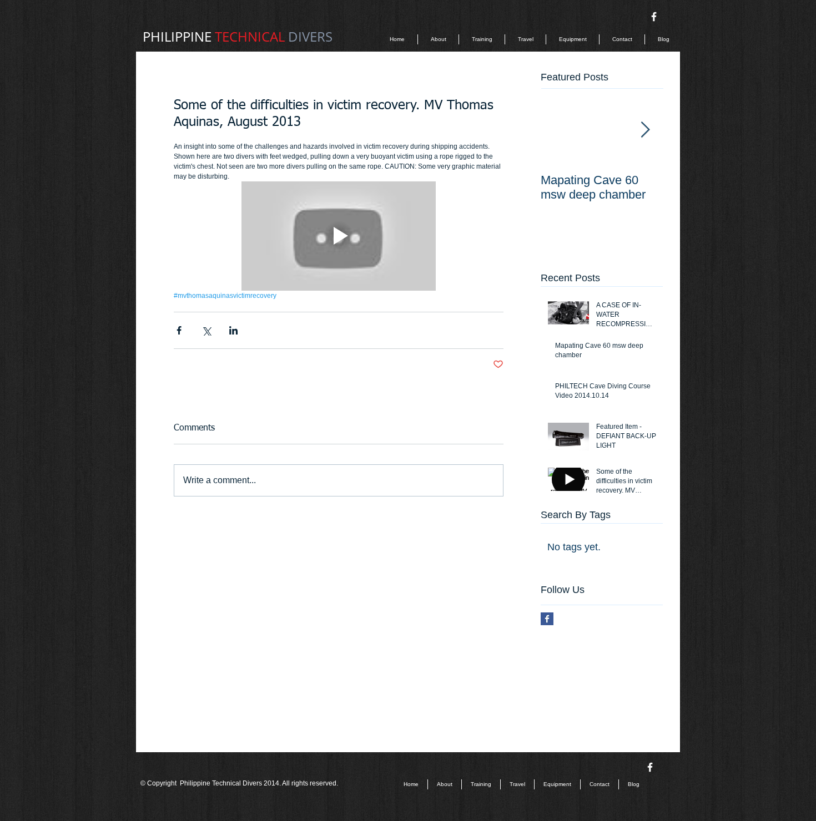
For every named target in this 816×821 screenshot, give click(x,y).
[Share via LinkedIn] (233, 330)
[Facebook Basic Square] (547, 618)
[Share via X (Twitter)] (206, 330)
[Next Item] (645, 130)
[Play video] (338, 236)
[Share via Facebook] (179, 330)
